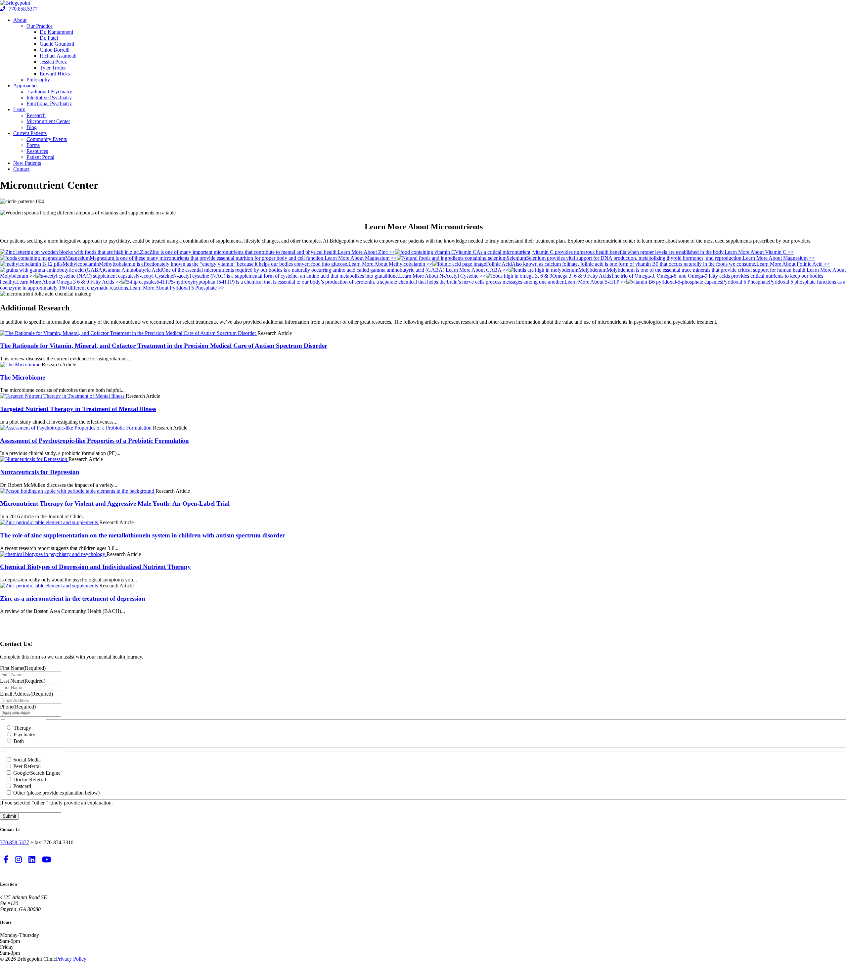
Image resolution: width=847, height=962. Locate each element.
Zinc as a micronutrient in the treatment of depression (72, 598)
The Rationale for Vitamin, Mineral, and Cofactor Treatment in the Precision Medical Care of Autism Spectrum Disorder (163, 345)
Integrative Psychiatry (49, 97)
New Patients (27, 163)
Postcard (22, 786)
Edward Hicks (55, 73)
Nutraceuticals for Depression (39, 472)
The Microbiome (22, 377)
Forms (33, 145)
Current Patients (30, 133)
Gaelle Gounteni (57, 44)
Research (36, 115)
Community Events (46, 139)
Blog (31, 127)
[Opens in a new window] (128, 333)
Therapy (22, 728)
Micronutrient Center (48, 121)
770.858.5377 (23, 9)
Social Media (27, 759)
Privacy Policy (71, 959)
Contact (21, 169)
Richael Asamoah (58, 56)
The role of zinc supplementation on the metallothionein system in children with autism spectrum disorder (142, 535)
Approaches (25, 85)
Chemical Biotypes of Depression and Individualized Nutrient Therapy (95, 566)
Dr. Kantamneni (56, 32)
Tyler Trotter (53, 67)
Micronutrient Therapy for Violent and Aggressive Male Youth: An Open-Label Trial (115, 503)
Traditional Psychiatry (49, 91)
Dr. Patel (49, 38)
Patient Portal (40, 157)
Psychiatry (24, 734)
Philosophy (38, 79)
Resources (37, 151)
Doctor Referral (29, 779)
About (19, 20)
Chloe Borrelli (54, 50)
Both (19, 741)
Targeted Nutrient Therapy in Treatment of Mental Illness (78, 408)
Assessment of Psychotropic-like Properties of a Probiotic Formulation (94, 440)
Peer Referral (27, 766)
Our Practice (39, 26)
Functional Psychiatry (49, 103)
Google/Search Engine (37, 773)
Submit (9, 816)
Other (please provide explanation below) (56, 793)
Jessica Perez (53, 62)
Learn (19, 109)
